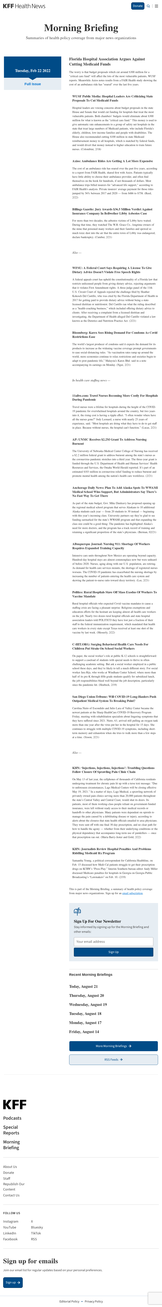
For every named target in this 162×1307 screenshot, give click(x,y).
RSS (34, 1239)
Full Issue (32, 84)
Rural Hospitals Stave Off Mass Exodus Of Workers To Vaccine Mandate (114, 594)
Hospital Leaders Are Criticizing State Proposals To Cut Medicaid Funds (112, 98)
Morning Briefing (11, 1145)
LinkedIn (9, 1233)
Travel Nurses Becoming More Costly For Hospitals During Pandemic (115, 397)
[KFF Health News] (24, 6)
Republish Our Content (13, 1187)
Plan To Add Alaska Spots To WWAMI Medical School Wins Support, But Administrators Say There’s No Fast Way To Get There (115, 491)
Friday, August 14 (84, 1031)
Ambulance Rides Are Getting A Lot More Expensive (112, 161)
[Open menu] (156, 6)
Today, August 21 (83, 986)
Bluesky (37, 1227)
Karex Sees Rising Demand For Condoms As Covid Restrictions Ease (114, 334)
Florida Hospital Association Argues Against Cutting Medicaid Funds (107, 61)
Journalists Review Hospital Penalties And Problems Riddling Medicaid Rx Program (111, 851)
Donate (138, 6)
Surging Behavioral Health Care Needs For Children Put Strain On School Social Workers (110, 646)
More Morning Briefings (111, 1046)
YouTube (9, 1227)
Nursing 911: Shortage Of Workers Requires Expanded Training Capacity (111, 546)
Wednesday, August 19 (88, 1004)
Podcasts (12, 1118)
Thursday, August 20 (86, 995)
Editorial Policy (69, 1301)
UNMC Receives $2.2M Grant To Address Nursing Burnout (109, 441)
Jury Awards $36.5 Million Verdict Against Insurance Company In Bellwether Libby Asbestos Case (112, 211)
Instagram (10, 1221)
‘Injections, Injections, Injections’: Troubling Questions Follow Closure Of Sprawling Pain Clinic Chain (113, 769)
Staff (6, 1178)
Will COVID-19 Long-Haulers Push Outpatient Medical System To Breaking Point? (114, 698)
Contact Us (11, 1195)
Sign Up (113, 952)
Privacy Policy (94, 1301)
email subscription (132, 893)
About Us (10, 1166)
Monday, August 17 (85, 1022)
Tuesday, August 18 (85, 1013)
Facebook (10, 1239)
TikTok (36, 1233)
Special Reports (11, 1130)
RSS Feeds (111, 1059)
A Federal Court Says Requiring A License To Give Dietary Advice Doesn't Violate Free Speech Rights (112, 269)
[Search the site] (148, 6)
